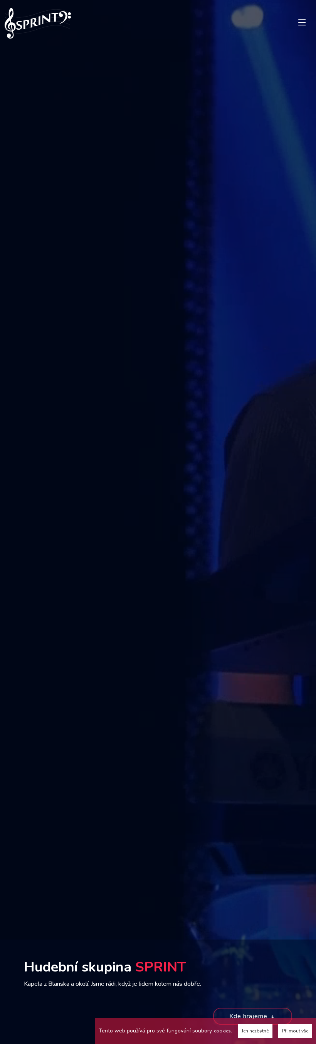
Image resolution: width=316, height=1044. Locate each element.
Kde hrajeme (249, 1016)
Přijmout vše (295, 1031)
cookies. (223, 1031)
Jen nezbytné (255, 1031)
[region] (205, 1031)
